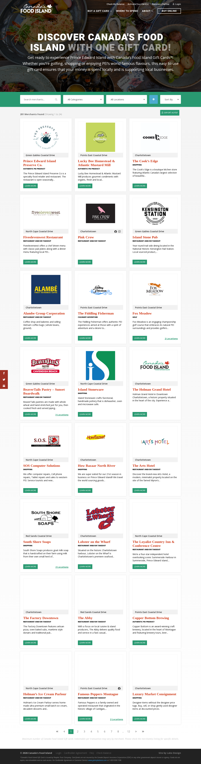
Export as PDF (171, 112)
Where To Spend (127, 11)
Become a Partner (160, 4)
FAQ (92, 752)
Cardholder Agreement (75, 752)
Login (178, 4)
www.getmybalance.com (97, 760)
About (146, 11)
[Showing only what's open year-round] (153, 99)
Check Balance (103, 752)
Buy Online (169, 11)
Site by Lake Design (170, 752)
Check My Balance (115, 4)
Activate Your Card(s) (138, 4)
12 (128, 731)
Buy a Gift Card (98, 11)
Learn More (30, 185)
